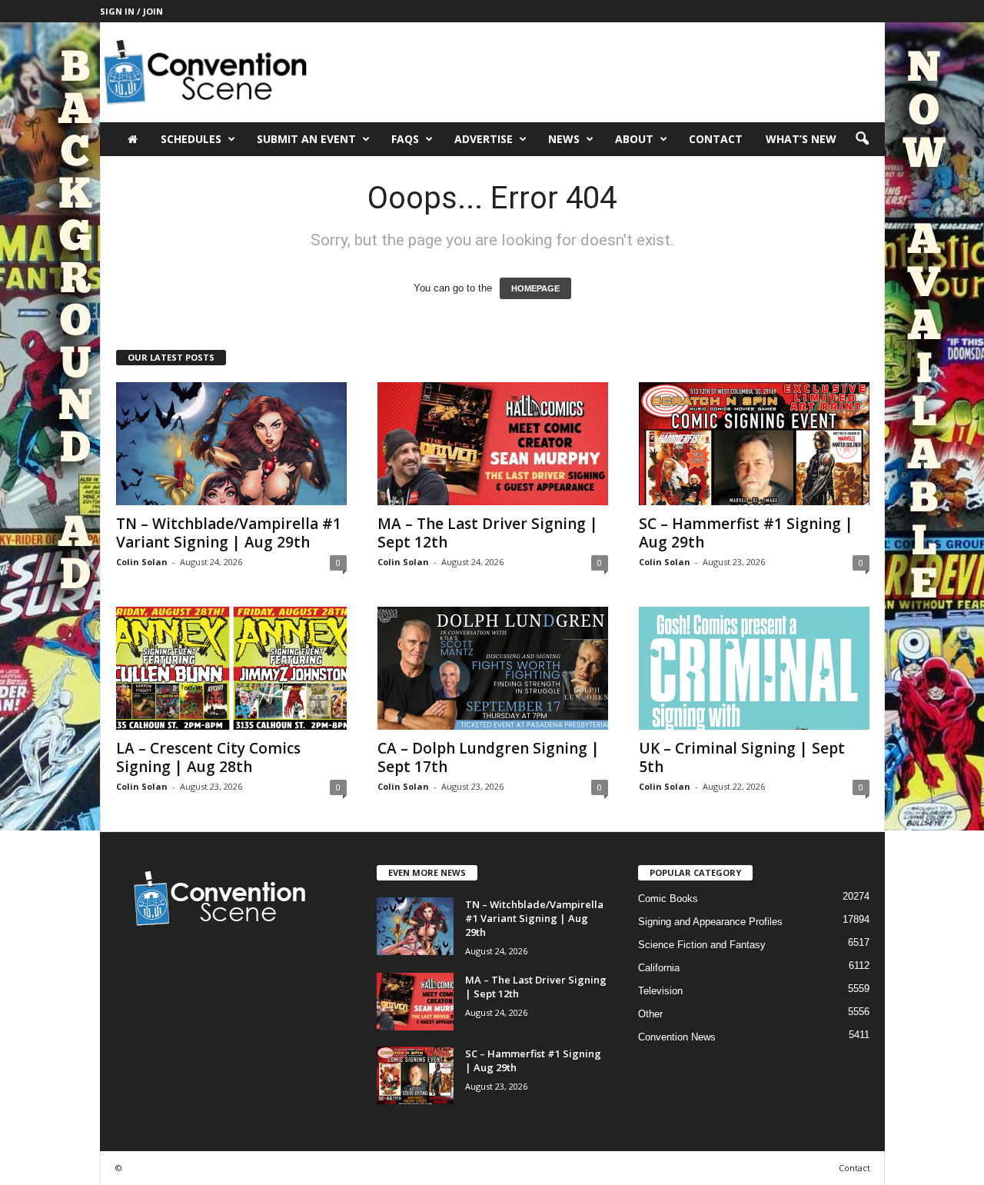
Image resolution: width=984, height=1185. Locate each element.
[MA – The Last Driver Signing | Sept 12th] (492, 443)
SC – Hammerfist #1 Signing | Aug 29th (746, 533)
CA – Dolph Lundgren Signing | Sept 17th (488, 757)
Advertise (483, 138)
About (634, 138)
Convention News (677, 1037)
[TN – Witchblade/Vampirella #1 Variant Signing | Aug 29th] (231, 443)
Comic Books (668, 898)
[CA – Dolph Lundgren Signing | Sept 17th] (492, 668)
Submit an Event (306, 138)
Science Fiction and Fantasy (702, 944)
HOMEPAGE (535, 288)
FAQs (405, 138)
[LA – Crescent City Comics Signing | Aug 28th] (231, 668)
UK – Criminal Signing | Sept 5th (742, 757)
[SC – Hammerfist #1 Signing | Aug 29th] (754, 443)
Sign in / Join (131, 11)
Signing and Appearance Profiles (710, 921)
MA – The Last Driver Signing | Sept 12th (487, 533)
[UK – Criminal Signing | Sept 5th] (754, 668)
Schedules (191, 138)
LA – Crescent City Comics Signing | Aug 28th (208, 757)
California (659, 968)
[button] (862, 139)
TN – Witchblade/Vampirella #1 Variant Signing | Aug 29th (228, 533)
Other (650, 1014)
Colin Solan (142, 562)
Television (660, 991)
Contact (716, 138)
